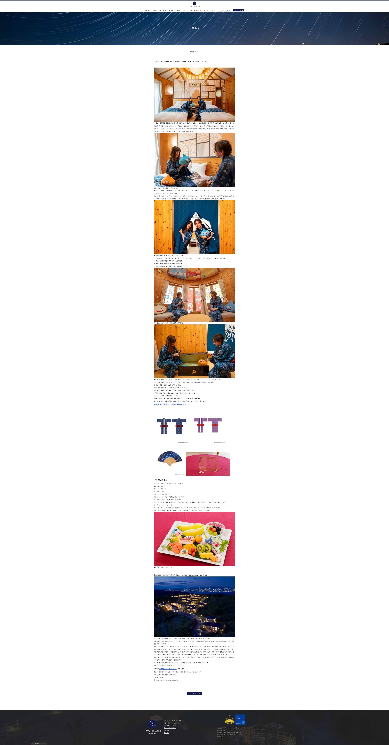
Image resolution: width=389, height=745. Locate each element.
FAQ (191, 10)
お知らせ (147, 10)
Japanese (36, 743)
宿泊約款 (166, 730)
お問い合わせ (198, 10)
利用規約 (166, 732)
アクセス (185, 10)
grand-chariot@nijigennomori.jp (168, 680)
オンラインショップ (210, 10)
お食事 (171, 10)
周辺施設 (177, 10)
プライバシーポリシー (170, 727)
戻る (194, 693)
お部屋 (165, 10)
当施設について (156, 10)
